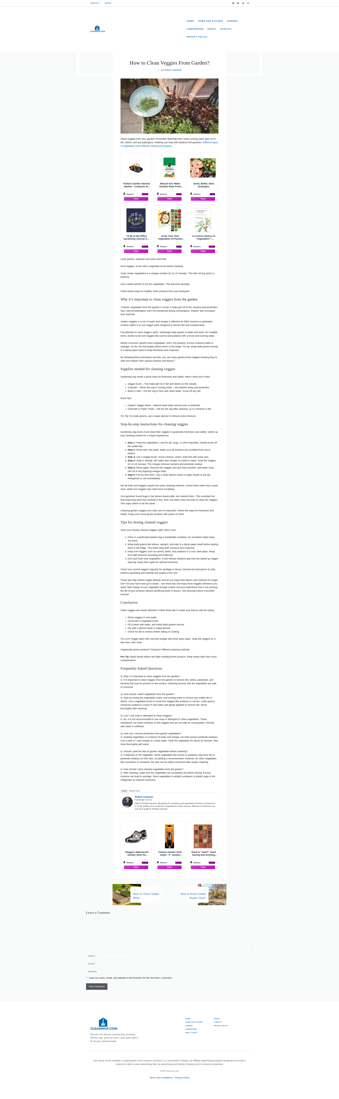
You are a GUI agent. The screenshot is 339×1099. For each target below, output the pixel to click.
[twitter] (243, 3)
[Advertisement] (145, 29)
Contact (94, 3)
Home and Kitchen (210, 21)
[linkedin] (233, 3)
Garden (232, 21)
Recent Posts (135, 791)
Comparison (195, 29)
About (108, 3)
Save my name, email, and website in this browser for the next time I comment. (130, 978)
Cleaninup (148, 800)
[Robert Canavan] (127, 806)
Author (124, 791)
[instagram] (248, 3)
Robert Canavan (173, 70)
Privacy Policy (197, 37)
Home (190, 21)
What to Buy (191, 1032)
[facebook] (238, 3)
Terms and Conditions (161, 1077)
